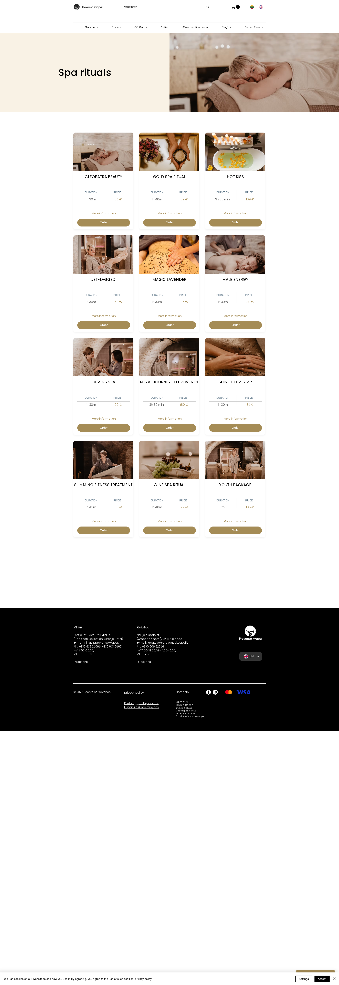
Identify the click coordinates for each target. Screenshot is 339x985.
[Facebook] (208, 692)
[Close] (334, 979)
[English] (261, 7)
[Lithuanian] (251, 7)
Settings (304, 979)
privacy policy (143, 979)
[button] (236, 7)
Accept (322, 979)
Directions (81, 662)
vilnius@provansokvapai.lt (102, 643)
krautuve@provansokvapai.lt (168, 643)
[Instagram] (215, 692)
